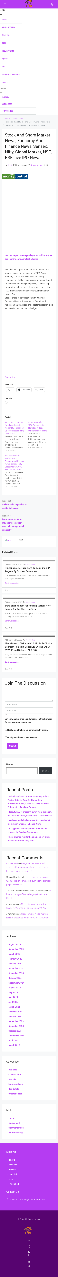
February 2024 (15, 1011)
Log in (11, 1118)
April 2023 (13, 1040)
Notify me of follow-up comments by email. (27, 730)
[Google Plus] (29, 1255)
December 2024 (16, 968)
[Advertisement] (29, 211)
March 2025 (14, 954)
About (5, 59)
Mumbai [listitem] (12, 1169)
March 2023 (14, 1045)
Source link (10, 377)
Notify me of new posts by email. (22, 737)
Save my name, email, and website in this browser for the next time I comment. (28, 721)
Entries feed (14, 1123)
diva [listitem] (11, 1179)
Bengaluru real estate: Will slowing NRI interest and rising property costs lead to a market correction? (27, 867)
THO (10, 165)
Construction (18, 118)
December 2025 (16, 949)
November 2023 (16, 1026)
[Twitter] (29, 1245)
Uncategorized (15, 1093)
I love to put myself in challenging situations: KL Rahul (28, 894)
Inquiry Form (8, 51)
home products (15, 1084)
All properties (8, 27)
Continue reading (11, 583)
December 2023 (16, 1021)
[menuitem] (18, 97)
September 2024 (16, 983)
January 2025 (14, 963)
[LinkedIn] (29, 1252)
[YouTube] (29, 1259)
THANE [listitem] (12, 1160)
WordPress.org (15, 1132)
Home (4, 19)
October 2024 (15, 978)
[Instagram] (29, 1248)
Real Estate (13, 1089)
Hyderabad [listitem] (14, 1184)
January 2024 (14, 1016)
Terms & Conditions (11, 75)
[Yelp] (29, 1266)
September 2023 (16, 1035)
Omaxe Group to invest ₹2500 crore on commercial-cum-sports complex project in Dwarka (28, 881)
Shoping (5, 35)
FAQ (3, 67)
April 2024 (13, 1002)
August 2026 (14, 944)
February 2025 (15, 959)
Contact (6, 83)
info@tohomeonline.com (33, 1199)
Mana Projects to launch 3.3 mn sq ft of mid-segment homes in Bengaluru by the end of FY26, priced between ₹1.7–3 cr (28, 647)
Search (9, 764)
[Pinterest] (29, 1262)
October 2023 (15, 1031)
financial (12, 1079)
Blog (4, 43)
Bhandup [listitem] (13, 1165)
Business (12, 1069)
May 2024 (13, 997)
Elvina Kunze (12, 863)
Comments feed (16, 1128)
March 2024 (14, 1007)
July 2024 (13, 992)
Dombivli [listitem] (13, 1174)
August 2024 (14, 987)
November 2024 (16, 973)
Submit (12, 746)
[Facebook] (29, 1241)
